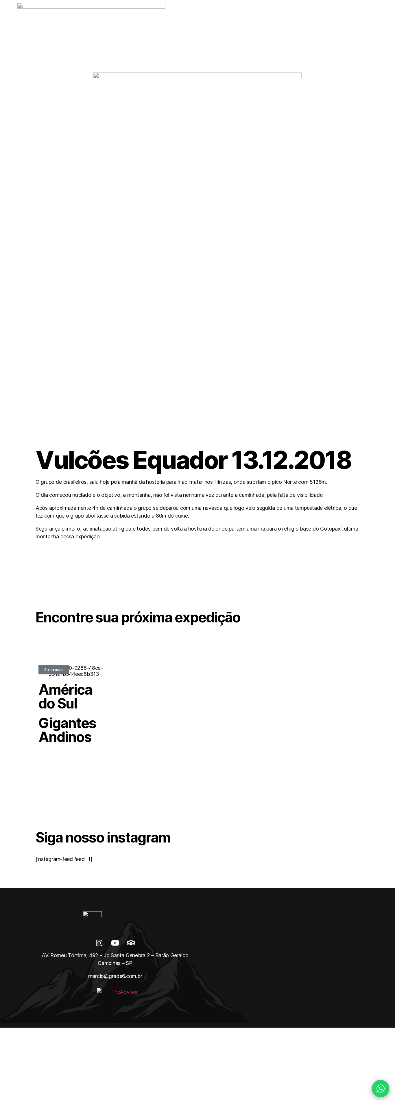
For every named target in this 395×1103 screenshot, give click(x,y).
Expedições (168, 35)
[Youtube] (115, 942)
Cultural (302, 35)
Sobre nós (94, 35)
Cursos (271, 35)
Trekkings (205, 35)
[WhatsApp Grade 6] (380, 1088)
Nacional (238, 35)
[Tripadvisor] (131, 942)
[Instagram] (99, 942)
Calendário (130, 35)
